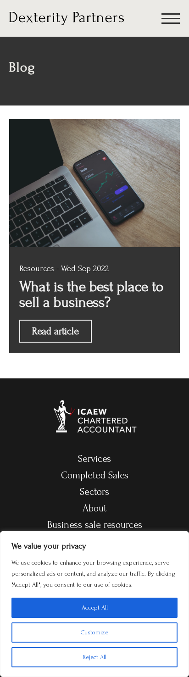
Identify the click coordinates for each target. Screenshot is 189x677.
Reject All (94, 657)
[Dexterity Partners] (66, 18)
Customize (94, 632)
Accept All (95, 607)
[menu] (170, 20)
